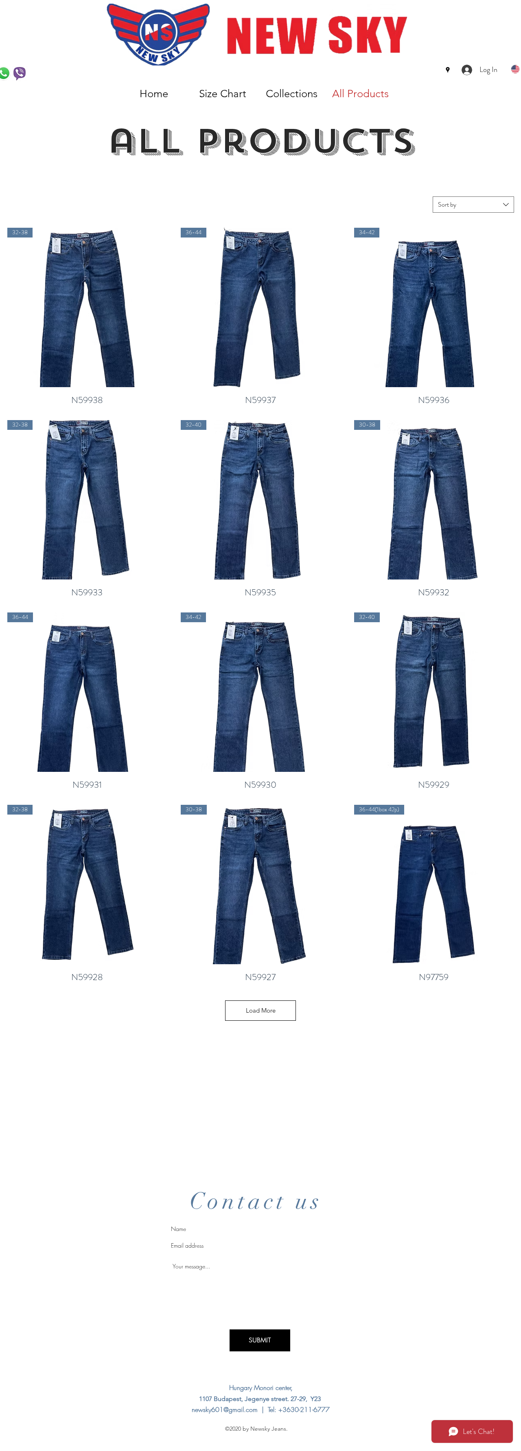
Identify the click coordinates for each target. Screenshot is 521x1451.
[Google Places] (448, 70)
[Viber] (19, 73)
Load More (261, 1010)
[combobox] (473, 204)
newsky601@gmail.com (225, 1409)
